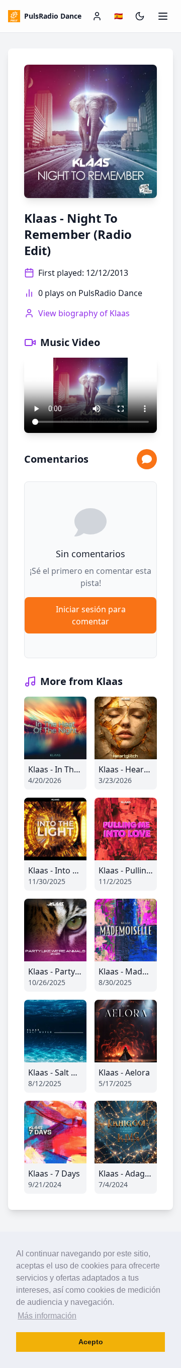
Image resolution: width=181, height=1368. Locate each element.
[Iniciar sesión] (97, 16)
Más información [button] (47, 1315)
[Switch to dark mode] (140, 16)
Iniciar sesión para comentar (91, 615)
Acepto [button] (90, 1342)
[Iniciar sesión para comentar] (147, 459)
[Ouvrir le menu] (163, 16)
